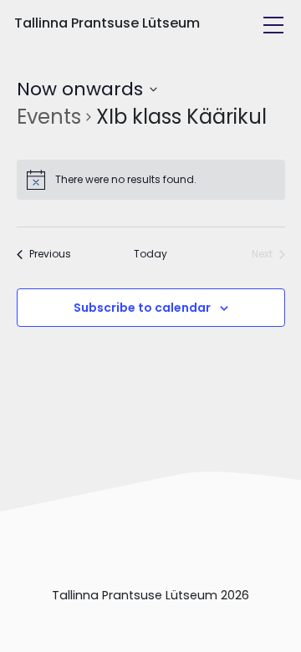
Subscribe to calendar (142, 307)
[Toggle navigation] (273, 25)
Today (150, 254)
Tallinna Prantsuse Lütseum (107, 23)
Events (49, 116)
